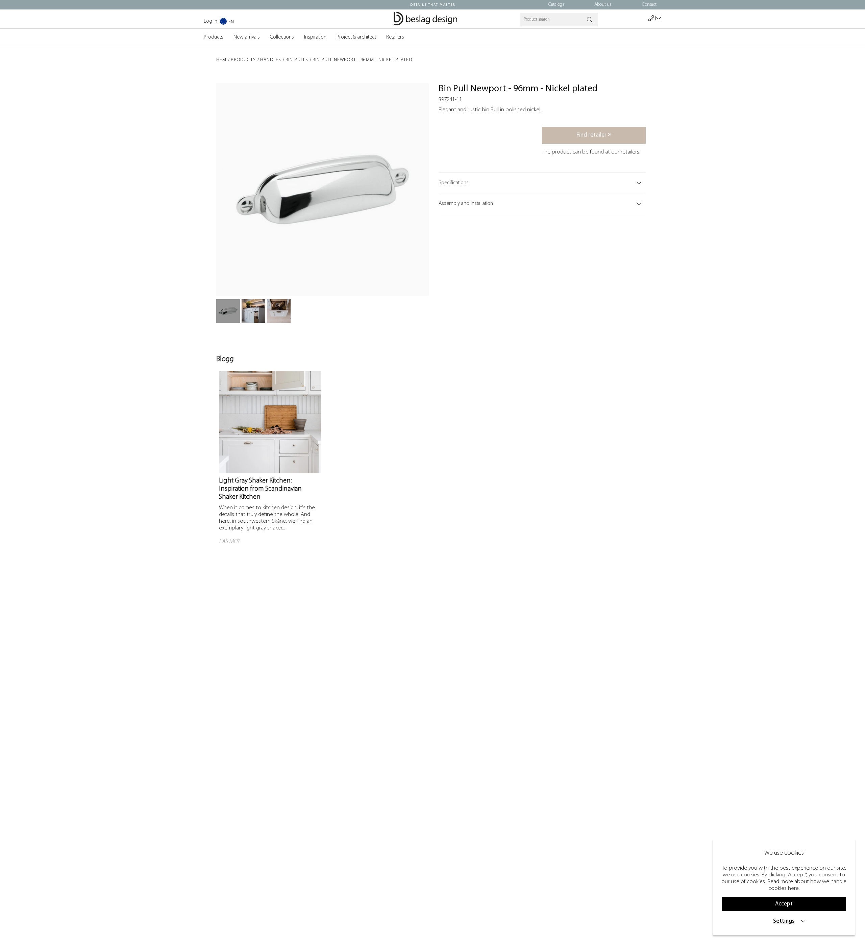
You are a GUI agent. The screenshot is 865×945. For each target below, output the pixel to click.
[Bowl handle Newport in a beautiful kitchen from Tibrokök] (253, 311)
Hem (221, 60)
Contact (649, 4)
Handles (270, 60)
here (793, 888)
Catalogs (556, 4)
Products (213, 37)
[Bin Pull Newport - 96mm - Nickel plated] (228, 311)
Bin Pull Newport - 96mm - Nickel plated (362, 60)
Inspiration (315, 37)
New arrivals (246, 37)
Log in (210, 21)
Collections (282, 37)
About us (603, 4)
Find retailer (592, 135)
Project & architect (356, 37)
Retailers (395, 37)
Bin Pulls (297, 60)
